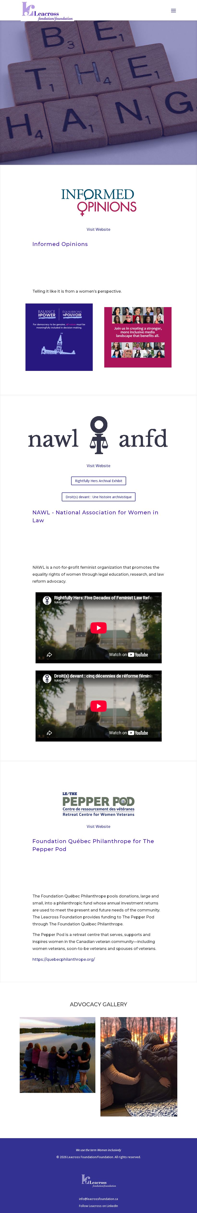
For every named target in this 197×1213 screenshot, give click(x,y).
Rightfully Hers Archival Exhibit (98, 480)
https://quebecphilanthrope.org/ (63, 959)
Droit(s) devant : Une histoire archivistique (99, 497)
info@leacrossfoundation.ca (98, 1199)
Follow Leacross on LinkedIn (98, 1206)
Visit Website (98, 229)
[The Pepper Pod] (57, 1091)
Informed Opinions (60, 244)
